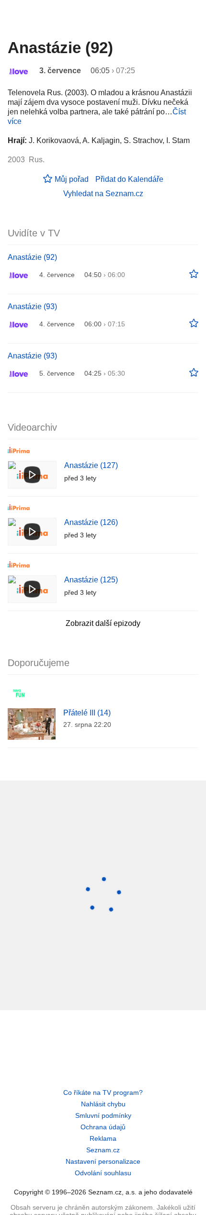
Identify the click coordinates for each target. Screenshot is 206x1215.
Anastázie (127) (91, 465)
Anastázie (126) (91, 522)
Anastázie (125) (91, 580)
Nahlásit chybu (103, 1104)
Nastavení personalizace (103, 1161)
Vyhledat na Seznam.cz (103, 193)
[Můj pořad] (193, 274)
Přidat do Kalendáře (129, 179)
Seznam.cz (103, 1150)
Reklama (103, 1138)
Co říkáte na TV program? (103, 1092)
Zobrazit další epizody (103, 623)
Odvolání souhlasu (103, 1173)
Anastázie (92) (32, 257)
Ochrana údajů (103, 1127)
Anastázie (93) (32, 306)
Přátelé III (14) (87, 713)
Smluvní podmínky (103, 1115)
